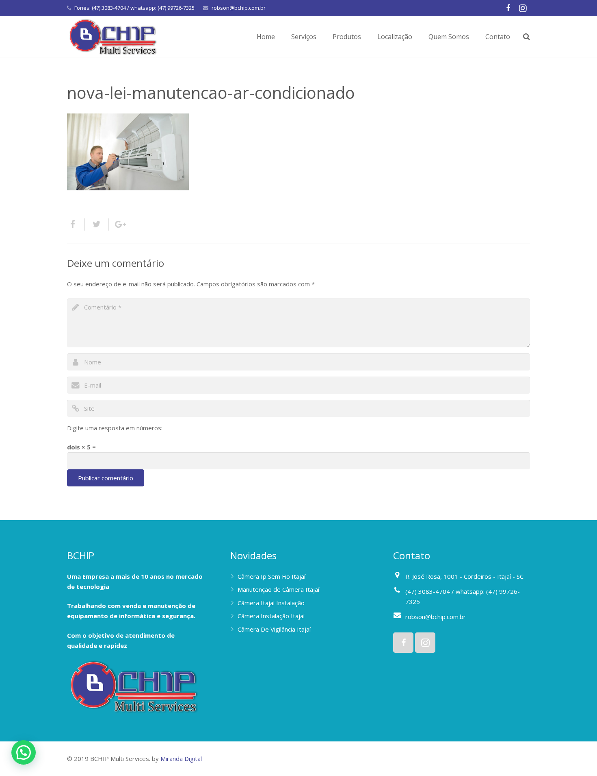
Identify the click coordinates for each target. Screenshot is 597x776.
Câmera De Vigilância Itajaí (274, 629)
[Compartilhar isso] (76, 224)
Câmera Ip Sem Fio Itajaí (271, 576)
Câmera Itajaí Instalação (271, 603)
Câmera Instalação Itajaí (271, 616)
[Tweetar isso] (97, 224)
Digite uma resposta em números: (114, 428)
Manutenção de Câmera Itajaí (278, 589)
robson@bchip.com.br (239, 7)
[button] (23, 752)
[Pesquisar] (526, 36)
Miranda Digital (181, 758)
